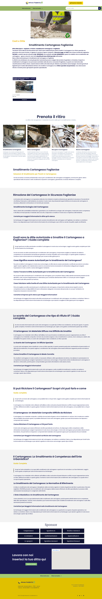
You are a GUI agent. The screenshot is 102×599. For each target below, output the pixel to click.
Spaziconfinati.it (73, 536)
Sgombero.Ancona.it (51, 541)
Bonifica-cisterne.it (73, 531)
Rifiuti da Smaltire (37, 8)
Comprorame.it (29, 531)
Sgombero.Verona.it (73, 541)
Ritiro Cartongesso (33, 150)
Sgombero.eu (51, 531)
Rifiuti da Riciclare (26, 8)
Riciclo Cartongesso (83, 150)
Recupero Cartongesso (59, 150)
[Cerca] (99, 8)
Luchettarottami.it (51, 536)
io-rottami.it (28, 536)
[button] (76, 3)
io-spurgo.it (29, 541)
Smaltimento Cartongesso (12, 150)
